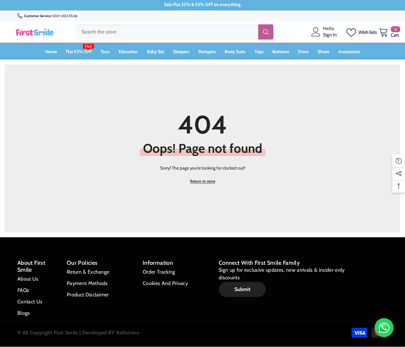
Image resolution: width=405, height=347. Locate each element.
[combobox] (167, 32)
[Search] (174, 32)
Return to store (202, 181)
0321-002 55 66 (64, 16)
